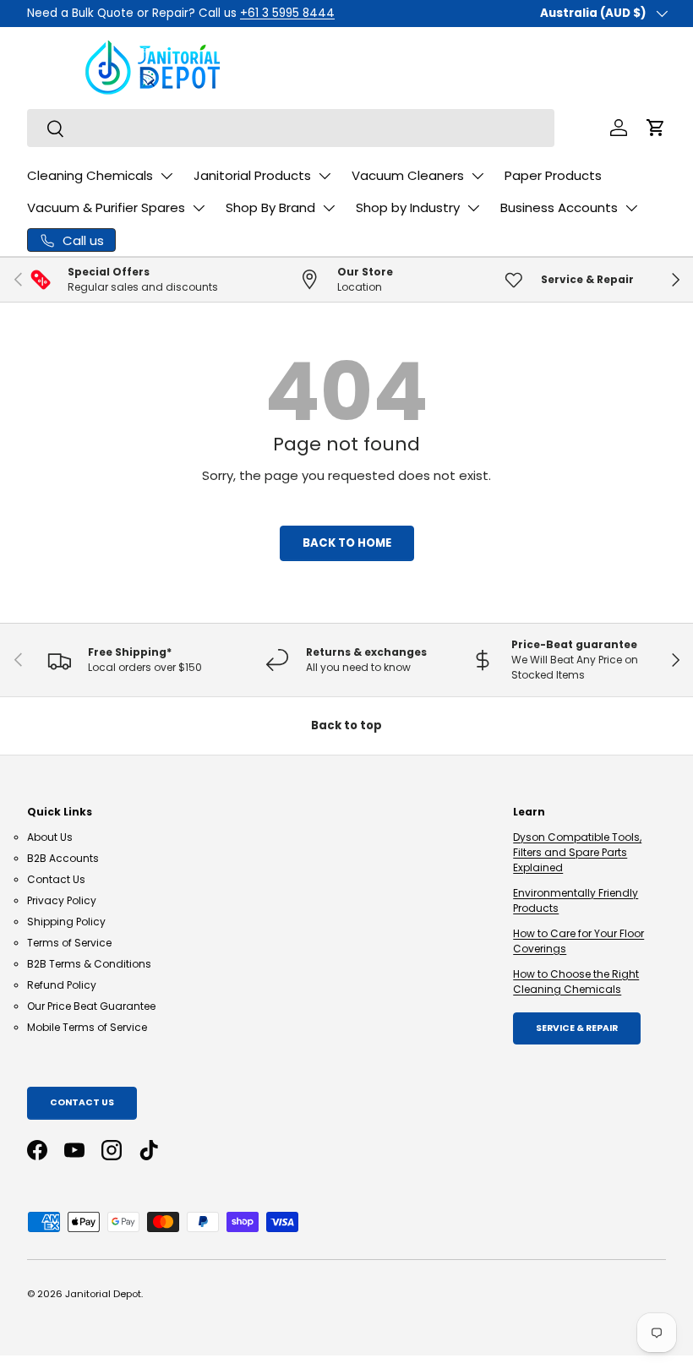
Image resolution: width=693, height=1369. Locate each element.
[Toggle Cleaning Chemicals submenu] (166, 176)
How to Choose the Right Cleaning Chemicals (576, 981)
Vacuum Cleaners (408, 175)
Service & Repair (577, 1028)
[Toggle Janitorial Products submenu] (324, 176)
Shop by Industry (408, 207)
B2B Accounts (63, 858)
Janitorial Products (252, 175)
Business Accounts (559, 207)
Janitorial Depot (103, 1294)
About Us (50, 837)
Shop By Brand (270, 207)
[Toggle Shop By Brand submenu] (329, 208)
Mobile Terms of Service (87, 1027)
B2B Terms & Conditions (89, 964)
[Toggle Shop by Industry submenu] (473, 208)
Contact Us (56, 879)
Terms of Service (69, 942)
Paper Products (553, 175)
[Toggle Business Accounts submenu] (631, 208)
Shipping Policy (66, 921)
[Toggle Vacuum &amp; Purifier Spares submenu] (198, 208)
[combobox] (290, 128)
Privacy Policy (61, 900)
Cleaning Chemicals (90, 175)
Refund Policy (61, 985)
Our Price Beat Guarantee (91, 1006)
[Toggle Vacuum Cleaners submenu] (477, 176)
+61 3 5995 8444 (287, 13)
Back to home (347, 543)
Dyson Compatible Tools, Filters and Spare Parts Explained (577, 852)
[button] (655, 127)
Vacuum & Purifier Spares (106, 207)
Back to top (346, 725)
